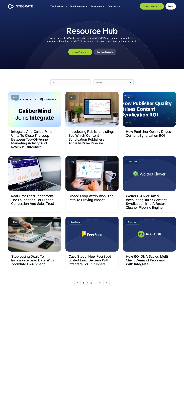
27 (99, 283)
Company (113, 6)
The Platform (57, 6)
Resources (96, 6)
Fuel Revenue (77, 6)
